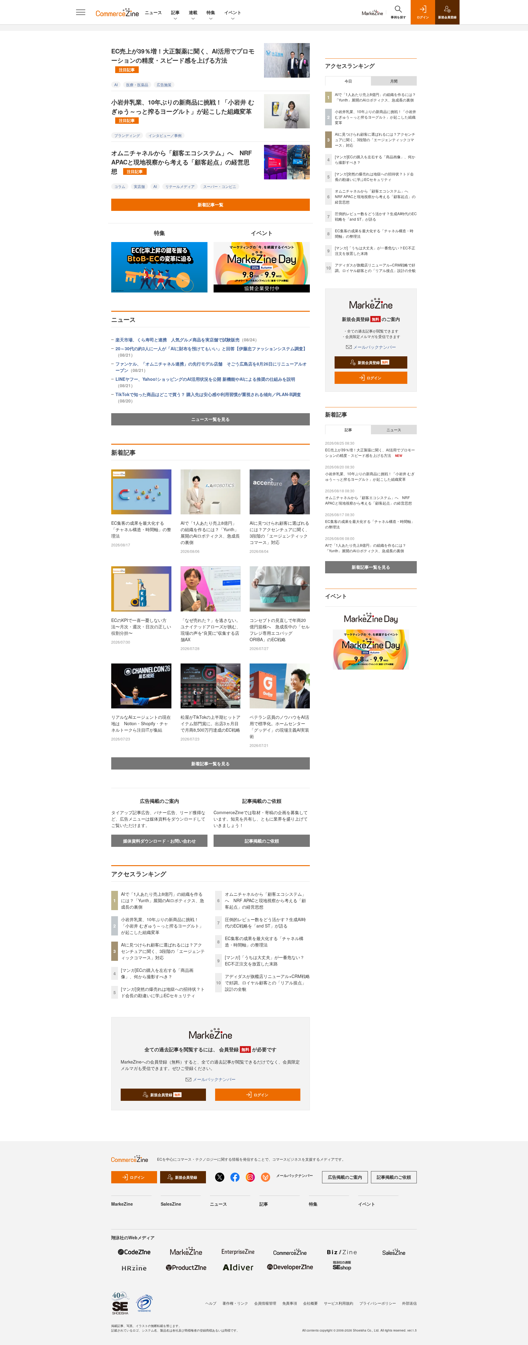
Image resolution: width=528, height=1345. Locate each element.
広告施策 (164, 84)
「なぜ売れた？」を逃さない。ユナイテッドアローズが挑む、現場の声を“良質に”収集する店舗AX (210, 629)
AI (116, 84)
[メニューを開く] (80, 12)
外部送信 (409, 1303)
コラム (119, 186)
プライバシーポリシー (377, 1303)
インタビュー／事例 (165, 135)
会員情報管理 (265, 1303)
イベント (232, 12)
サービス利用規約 (338, 1303)
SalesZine (171, 1204)
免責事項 (289, 1303)
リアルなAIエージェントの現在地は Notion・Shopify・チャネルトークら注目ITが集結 (141, 723)
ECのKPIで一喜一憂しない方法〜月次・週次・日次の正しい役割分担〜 (141, 626)
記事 (175, 12)
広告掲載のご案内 (345, 1177)
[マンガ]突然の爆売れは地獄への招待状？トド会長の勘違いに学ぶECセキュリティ (163, 992)
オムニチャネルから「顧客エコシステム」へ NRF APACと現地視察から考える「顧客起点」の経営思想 (181, 161)
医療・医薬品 (137, 84)
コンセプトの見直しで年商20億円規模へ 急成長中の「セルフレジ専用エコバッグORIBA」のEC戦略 (280, 629)
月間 (394, 81)
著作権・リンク (235, 1303)
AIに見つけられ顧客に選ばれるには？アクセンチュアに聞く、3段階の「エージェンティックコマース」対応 (280, 532)
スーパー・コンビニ (219, 186)
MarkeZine (122, 1204)
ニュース (153, 12)
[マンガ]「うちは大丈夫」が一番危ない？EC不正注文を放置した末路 (264, 960)
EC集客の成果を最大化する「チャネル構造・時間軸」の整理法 (141, 529)
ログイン (261, 1094)
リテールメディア (180, 186)
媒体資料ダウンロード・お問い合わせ (159, 841)
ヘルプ (210, 1303)
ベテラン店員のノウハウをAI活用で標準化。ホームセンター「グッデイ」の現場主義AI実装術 (279, 726)
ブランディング (127, 135)
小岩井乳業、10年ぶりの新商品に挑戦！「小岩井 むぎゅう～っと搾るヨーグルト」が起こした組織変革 (182, 110)
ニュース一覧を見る (210, 419)
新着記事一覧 (210, 204)
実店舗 (139, 186)
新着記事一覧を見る (210, 763)
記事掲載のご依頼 (262, 841)
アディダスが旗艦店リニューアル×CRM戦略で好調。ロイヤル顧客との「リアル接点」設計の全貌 (267, 982)
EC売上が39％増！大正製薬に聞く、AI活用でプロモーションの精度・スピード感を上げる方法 (183, 59)
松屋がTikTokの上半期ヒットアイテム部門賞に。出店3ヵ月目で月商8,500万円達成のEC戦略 (210, 723)
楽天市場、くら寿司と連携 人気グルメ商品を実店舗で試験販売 (187, 339)
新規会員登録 (165, 1094)
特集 (211, 12)
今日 (348, 81)
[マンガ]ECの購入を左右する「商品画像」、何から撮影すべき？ (157, 973)
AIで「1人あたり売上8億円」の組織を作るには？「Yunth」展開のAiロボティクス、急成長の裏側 (210, 532)
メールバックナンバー (214, 1079)
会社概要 (310, 1303)
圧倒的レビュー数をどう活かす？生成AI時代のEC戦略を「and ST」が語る (265, 922)
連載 (193, 12)
